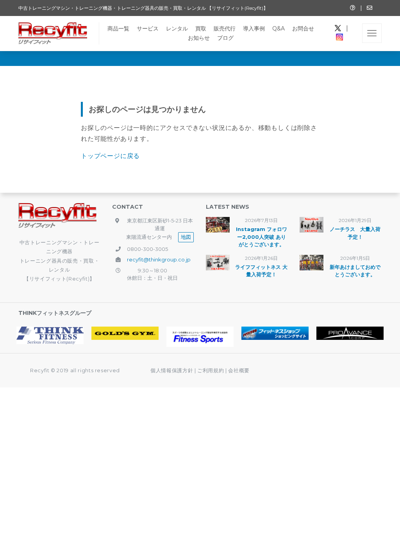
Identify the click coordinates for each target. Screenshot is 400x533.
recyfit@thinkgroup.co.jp (159, 259)
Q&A (278, 28)
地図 (186, 237)
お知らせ (199, 37)
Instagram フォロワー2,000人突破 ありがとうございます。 (261, 236)
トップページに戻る (110, 156)
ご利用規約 (211, 370)
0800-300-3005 (147, 249)
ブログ (225, 37)
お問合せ (303, 28)
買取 (200, 28)
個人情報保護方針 (171, 370)
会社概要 (239, 370)
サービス (148, 28)
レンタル (177, 28)
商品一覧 (118, 28)
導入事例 (254, 28)
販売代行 (225, 28)
